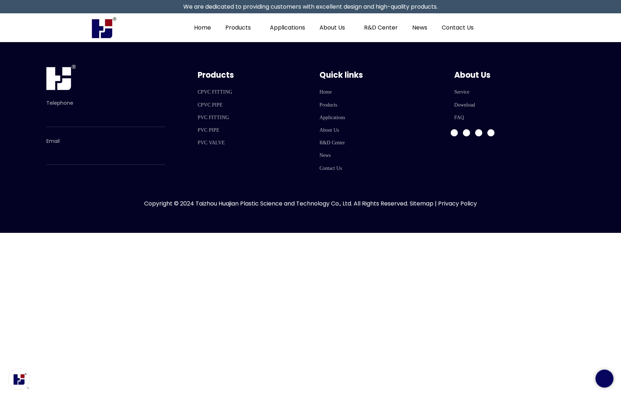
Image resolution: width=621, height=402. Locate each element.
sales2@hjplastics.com (83, 150)
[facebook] (454, 132)
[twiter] (478, 132)
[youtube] (490, 132)
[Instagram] (466, 132)
